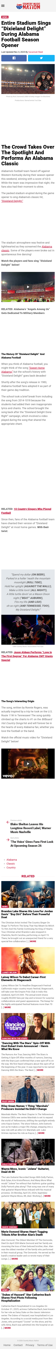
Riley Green (8, 1101)
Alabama (12, 859)
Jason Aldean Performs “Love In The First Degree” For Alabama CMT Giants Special (27, 656)
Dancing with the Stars (14, 1038)
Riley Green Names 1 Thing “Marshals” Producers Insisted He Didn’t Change (25, 1107)
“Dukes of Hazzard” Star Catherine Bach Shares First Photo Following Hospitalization (26, 1297)
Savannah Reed (35, 52)
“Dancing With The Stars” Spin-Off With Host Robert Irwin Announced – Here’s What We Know (25, 1046)
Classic (11, 863)
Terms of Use (45, 1345)
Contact (18, 1345)
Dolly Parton (9, 1164)
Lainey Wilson (9, 972)
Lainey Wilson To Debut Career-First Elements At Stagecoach (23, 979)
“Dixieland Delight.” (12, 201)
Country (11, 867)
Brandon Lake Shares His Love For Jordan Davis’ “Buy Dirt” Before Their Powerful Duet (27, 914)
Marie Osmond (9, 1227)
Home (7, 1345)
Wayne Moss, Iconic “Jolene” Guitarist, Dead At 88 (25, 1170)
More (33, 941)
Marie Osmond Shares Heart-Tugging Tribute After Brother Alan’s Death (24, 1233)
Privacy (30, 1345)
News (5, 17)
